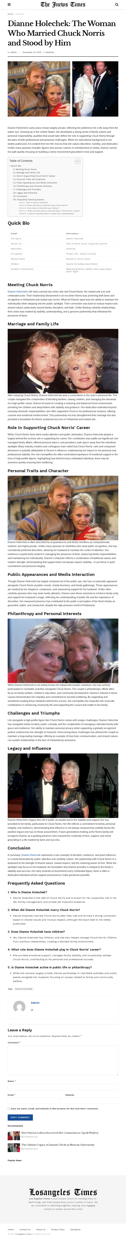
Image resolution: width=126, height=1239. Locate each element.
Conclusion (21, 196)
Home (10, 14)
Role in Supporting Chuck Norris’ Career (35, 176)
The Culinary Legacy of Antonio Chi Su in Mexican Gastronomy (58, 1144)
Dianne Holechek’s (18, 291)
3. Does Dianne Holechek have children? (42, 208)
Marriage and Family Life (28, 172)
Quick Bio (16, 166)
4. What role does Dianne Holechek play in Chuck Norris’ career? (52, 211)
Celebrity (20, 14)
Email (12, 1094)
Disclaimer (75, 1229)
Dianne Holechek (30, 855)
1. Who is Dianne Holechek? (36, 203)
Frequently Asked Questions (30, 199)
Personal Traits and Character (30, 179)
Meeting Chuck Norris (26, 169)
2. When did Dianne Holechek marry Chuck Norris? (46, 205)
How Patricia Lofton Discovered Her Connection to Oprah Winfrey (60, 1132)
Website (69, 1095)
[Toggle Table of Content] (76, 161)
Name (12, 1081)
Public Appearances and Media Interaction (36, 183)
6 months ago (30, 1137)
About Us (40, 1229)
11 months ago (30, 1149)
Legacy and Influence (26, 193)
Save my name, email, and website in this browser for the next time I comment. (54, 1108)
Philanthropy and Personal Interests (34, 186)
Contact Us (25, 1229)
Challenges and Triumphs (28, 189)
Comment (14, 1042)
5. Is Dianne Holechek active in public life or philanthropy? (49, 214)
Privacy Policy (58, 1229)
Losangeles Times (23, 1234)
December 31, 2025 (31, 52)
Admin (13, 52)
